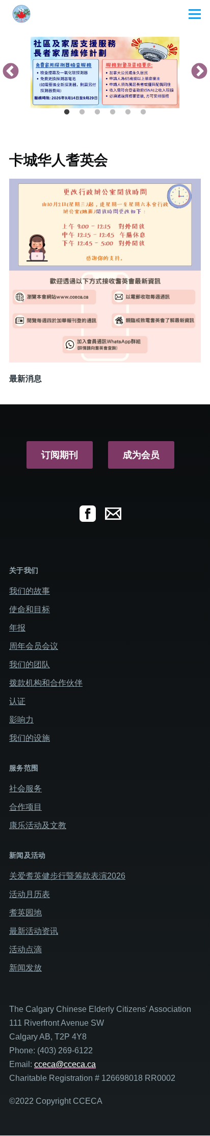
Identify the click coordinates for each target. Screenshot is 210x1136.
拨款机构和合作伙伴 (46, 683)
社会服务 (25, 788)
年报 (17, 627)
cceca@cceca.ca (65, 1064)
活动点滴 (25, 949)
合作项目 (25, 807)
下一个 (199, 72)
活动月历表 (29, 894)
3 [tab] (97, 112)
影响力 (21, 719)
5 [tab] (128, 112)
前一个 (10, 72)
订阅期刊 (59, 455)
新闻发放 (25, 967)
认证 (17, 701)
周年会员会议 (33, 646)
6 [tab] (143, 112)
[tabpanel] (105, 72)
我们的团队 (29, 664)
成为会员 (141, 455)
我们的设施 (29, 738)
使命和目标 (29, 609)
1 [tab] (67, 112)
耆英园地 (25, 912)
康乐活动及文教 (37, 825)
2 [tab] (82, 112)
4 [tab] (113, 112)
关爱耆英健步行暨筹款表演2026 (67, 876)
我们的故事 (29, 591)
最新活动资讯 (33, 931)
